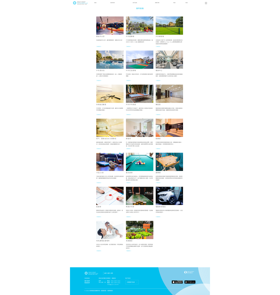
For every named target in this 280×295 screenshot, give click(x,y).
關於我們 (87, 281)
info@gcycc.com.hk (113, 284)
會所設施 (135, 2)
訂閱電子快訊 (131, 282)
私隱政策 (103, 290)
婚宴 (187, 2)
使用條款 (110, 290)
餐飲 (174, 2)
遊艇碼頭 (112, 2)
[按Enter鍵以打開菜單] (206, 3)
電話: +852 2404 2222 (113, 281)
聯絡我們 (87, 283)
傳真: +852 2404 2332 (113, 282)
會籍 (95, 2)
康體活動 (157, 2)
